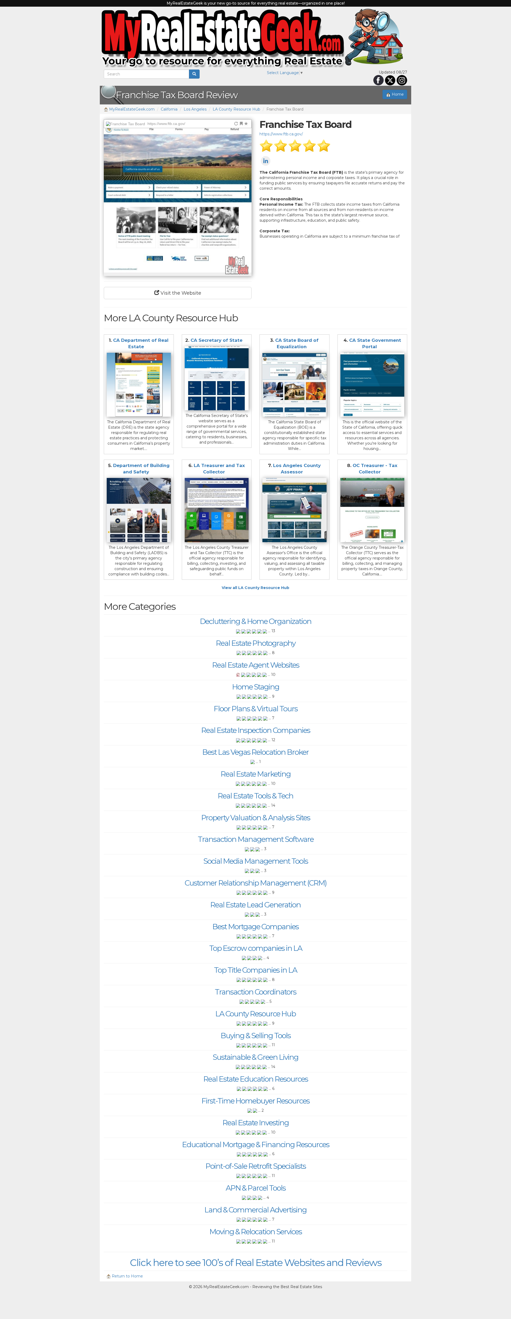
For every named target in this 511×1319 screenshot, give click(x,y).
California (169, 109)
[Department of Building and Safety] (139, 510)
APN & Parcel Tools (256, 1187)
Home (397, 94)
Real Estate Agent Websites (255, 664)
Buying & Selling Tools (256, 1035)
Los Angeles (195, 109)
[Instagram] (402, 80)
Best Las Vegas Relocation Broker (255, 752)
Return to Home (127, 1276)
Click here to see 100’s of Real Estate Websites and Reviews (255, 1262)
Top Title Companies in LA (255, 970)
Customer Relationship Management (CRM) (256, 882)
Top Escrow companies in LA (255, 948)
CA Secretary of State (216, 340)
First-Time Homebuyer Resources (255, 1100)
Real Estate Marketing (256, 773)
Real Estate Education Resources (255, 1078)
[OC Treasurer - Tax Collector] (372, 510)
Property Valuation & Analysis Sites (255, 817)
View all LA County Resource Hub (255, 587)
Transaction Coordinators (255, 991)
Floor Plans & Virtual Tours (256, 708)
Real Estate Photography (255, 643)
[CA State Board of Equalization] (294, 385)
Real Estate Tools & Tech (255, 795)
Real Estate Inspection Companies (255, 730)
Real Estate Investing (255, 1122)
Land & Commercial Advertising (255, 1209)
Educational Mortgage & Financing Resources (255, 1144)
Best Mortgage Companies (255, 926)
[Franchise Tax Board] (178, 202)
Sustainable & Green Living (255, 1057)
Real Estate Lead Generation (255, 904)
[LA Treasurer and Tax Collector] (217, 510)
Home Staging (255, 686)
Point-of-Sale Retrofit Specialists (255, 1166)
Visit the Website (180, 293)
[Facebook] (378, 80)
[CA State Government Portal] (372, 385)
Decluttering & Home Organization (255, 621)
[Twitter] (390, 80)
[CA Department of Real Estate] (139, 385)
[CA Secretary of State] (217, 378)
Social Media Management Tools (255, 861)
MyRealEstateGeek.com (131, 109)
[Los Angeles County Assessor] (294, 510)
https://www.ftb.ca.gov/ (281, 134)
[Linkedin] (265, 161)
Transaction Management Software (256, 839)
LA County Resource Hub (236, 109)
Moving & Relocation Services (255, 1231)
